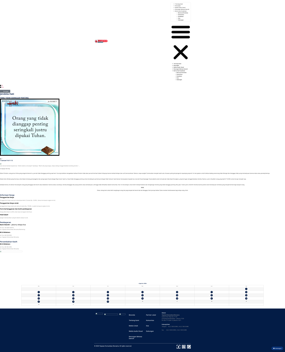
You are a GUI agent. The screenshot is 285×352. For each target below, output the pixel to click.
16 (38, 298)
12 (142, 295)
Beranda (132, 315)
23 (38, 301)
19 (142, 298)
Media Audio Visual (180, 7)
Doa (179, 18)
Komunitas (181, 14)
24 (73, 301)
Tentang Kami (179, 4)
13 (177, 295)
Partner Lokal (151, 315)
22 (246, 298)
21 (211, 298)
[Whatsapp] (189, 347)
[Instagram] (184, 347)
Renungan (178, 5)
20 (177, 298)
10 (73, 295)
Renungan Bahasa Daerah (182, 9)
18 (107, 298)
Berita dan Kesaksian (181, 11)
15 (246, 295)
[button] (181, 42)
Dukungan (181, 20)
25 (107, 301)
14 (211, 295)
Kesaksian (181, 16)
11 (107, 295)
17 (73, 298)
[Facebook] (178, 347)
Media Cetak (133, 326)
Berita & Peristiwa (183, 13)
